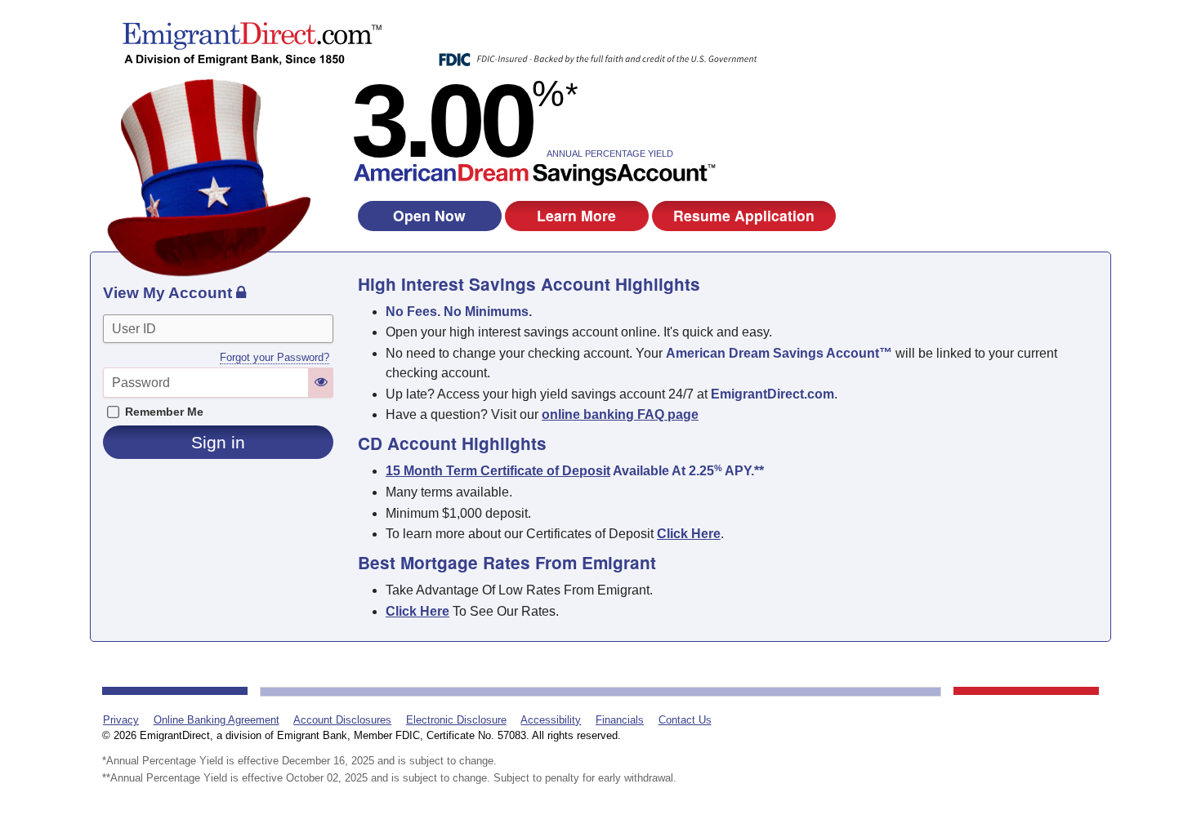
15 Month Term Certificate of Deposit (498, 471)
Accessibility (550, 720)
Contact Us (685, 720)
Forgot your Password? (274, 357)
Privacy (121, 720)
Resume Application (744, 215)
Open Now (429, 215)
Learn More (576, 215)
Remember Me (164, 411)
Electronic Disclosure (456, 720)
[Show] (321, 382)
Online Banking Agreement (216, 720)
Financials (620, 720)
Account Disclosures (342, 720)
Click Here (417, 611)
